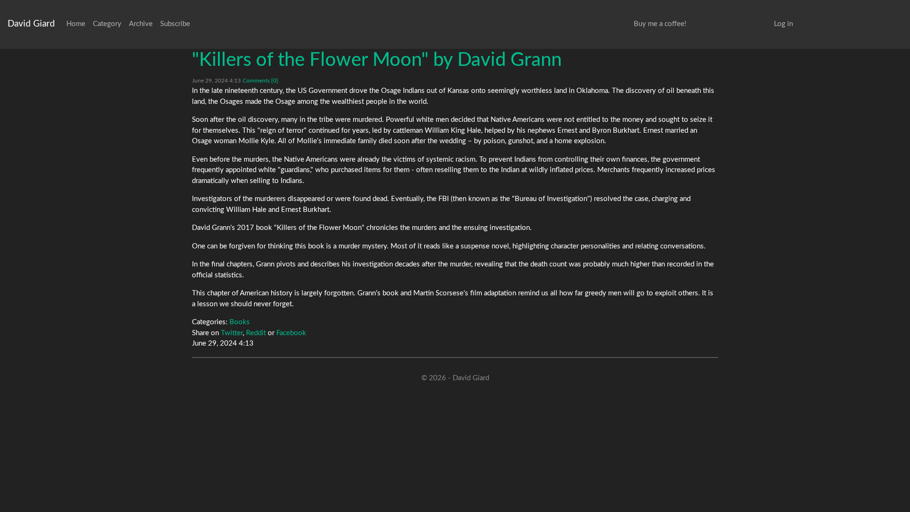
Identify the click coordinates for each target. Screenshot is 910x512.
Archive (141, 23)
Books (239, 322)
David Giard (31, 23)
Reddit (256, 333)
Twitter (232, 333)
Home (75, 23)
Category (107, 23)
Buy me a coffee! (660, 23)
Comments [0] (260, 80)
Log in (783, 23)
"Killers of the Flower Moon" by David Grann (377, 60)
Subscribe (175, 23)
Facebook (291, 333)
